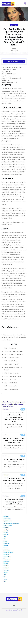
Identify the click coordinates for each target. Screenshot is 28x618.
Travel (5, 579)
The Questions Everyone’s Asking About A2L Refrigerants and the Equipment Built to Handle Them (14, 419)
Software (6, 570)
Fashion (6, 545)
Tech (5, 536)
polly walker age (15, 402)
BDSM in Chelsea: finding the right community (14, 462)
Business (6, 516)
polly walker (6, 402)
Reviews (6, 565)
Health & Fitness (8, 552)
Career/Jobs (7, 518)
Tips (5, 539)
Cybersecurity (8, 521)
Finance (6, 547)
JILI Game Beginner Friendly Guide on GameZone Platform (14, 483)
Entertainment (8, 525)
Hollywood (14, 25)
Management (7, 559)
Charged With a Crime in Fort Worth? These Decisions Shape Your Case (14, 442)
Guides (6, 532)
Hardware (6, 550)
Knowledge (7, 556)
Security (6, 568)
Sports (5, 572)
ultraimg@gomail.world (14, 610)
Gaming (6, 530)
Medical (6, 563)
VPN (5, 581)
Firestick (6, 527)
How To (6, 534)
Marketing (6, 561)
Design (6, 541)
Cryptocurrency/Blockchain (11, 523)
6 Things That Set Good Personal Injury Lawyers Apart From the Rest (14, 504)
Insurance (6, 554)
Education (6, 543)
